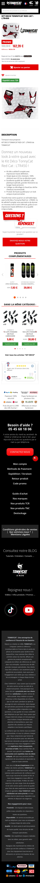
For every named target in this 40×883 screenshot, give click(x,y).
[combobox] (20, 11)
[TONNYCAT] (29, 30)
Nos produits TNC (20, 508)
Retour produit (20, 478)
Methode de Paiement (19, 468)
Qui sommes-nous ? (20, 531)
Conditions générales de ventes (20, 529)
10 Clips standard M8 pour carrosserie (10, 334)
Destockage (20, 513)
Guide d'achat (20, 493)
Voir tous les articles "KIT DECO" (20, 355)
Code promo (19, 483)
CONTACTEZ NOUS (20, 451)
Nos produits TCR (20, 503)
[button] (35, 459)
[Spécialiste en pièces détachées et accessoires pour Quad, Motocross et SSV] (14, 4)
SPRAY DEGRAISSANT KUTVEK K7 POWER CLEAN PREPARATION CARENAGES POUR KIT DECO (12, 284)
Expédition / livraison (20, 473)
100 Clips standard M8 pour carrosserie (29, 334)
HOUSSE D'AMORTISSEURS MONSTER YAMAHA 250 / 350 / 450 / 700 (28, 284)
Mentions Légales (20, 534)
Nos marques (20, 498)
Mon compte (20, 463)
